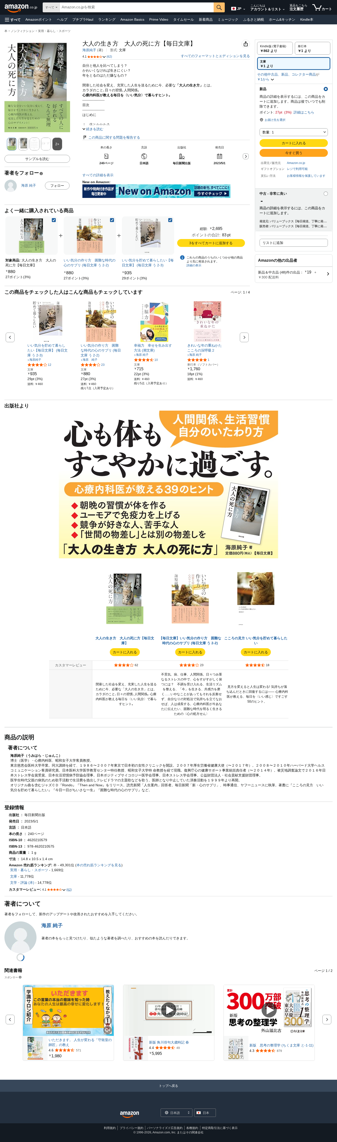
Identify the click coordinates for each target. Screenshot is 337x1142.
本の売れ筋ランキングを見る (98, 865)
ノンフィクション (23, 31)
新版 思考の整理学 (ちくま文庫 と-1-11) (281, 1045)
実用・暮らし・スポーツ (54, 31)
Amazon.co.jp (296, 163)
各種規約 (192, 1128)
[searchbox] (137, 7)
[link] (18, 277)
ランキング (106, 19)
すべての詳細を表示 (97, 175)
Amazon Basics (132, 19)
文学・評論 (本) (22, 883)
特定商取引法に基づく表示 (220, 1128)
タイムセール (183, 19)
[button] (13, 19)
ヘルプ (62, 19)
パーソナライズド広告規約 (165, 1128)
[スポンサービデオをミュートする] (107, 1030)
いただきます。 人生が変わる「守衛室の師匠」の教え (80, 1042)
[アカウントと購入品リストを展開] (284, 9)
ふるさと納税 (253, 19)
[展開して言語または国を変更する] (244, 9)
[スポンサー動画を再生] (169, 1010)
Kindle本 (306, 19)
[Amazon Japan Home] (129, 1115)
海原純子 (89, 50)
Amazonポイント (38, 19)
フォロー (57, 186)
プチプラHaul (82, 19)
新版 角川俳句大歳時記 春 (169, 1042)
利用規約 (110, 1128)
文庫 (13, 876)
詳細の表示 (194, 265)
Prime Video (158, 19)
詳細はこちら (304, 112)
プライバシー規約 (131, 1128)
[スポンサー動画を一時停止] (107, 1021)
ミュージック (228, 19)
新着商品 (206, 19)
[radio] (275, 48)
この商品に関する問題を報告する (114, 137)
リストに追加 (272, 243)
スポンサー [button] (11, 977)
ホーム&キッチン (282, 19)
